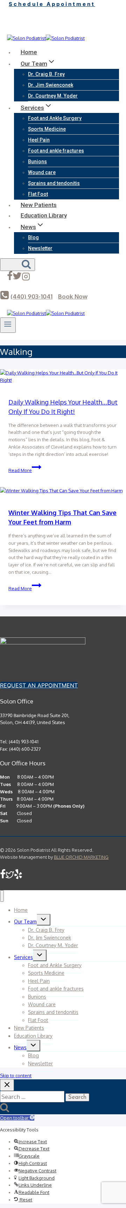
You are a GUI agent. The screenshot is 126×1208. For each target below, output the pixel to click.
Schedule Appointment (52, 4)
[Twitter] (17, 30)
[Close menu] (2, 896)
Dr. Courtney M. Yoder (53, 96)
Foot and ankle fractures (56, 150)
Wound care (42, 172)
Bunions (37, 161)
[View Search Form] (17, 264)
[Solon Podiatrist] (46, 38)
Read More (24, 470)
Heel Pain (39, 140)
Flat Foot (38, 194)
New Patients (39, 204)
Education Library (44, 215)
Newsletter (40, 248)
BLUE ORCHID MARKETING (81, 857)
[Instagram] (26, 278)
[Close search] (7, 1085)
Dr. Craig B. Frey (46, 74)
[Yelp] (26, 30)
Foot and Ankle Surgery (55, 118)
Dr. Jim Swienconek (50, 85)
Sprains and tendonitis (54, 183)
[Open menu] (8, 325)
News (20, 1047)
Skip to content (15, 1075)
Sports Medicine (47, 129)
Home (29, 52)
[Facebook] (10, 30)
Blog (33, 237)
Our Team (25, 921)
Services (23, 957)
